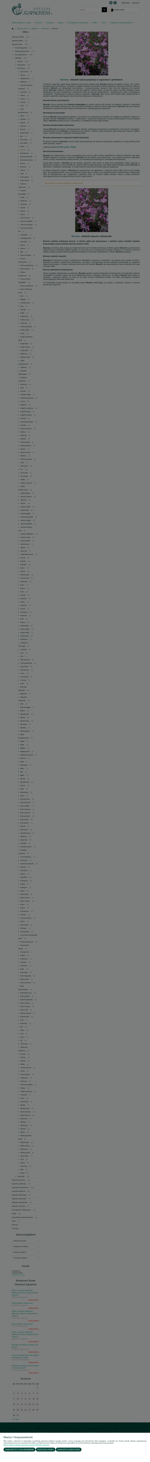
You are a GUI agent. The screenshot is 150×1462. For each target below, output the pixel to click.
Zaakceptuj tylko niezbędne (19, 1449)
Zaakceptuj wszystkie (68, 1449)
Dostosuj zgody (45, 1449)
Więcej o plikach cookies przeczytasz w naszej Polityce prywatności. (26, 1445)
